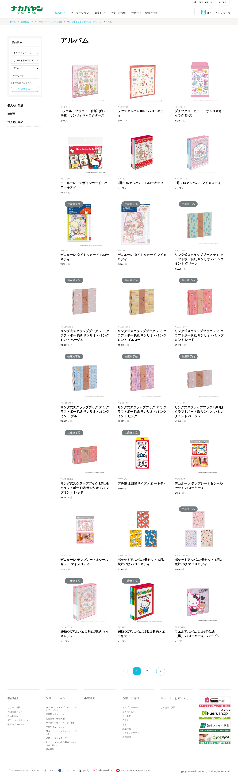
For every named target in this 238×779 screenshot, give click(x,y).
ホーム (13, 22)
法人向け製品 (15, 122)
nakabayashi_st (105, 770)
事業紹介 (99, 12)
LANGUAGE (203, 2)
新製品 (11, 113)
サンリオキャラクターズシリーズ (82, 22)
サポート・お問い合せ (144, 12)
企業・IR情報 (118, 12)
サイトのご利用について (43, 770)
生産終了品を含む (23, 83)
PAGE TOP (232, 762)
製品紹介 (60, 12)
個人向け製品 (15, 105)
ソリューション (80, 12)
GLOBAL (223, 2)
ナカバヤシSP (68, 770)
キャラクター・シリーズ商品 (48, 22)
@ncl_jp (86, 770)
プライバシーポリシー (17, 770)
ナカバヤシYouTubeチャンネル (134, 770)
